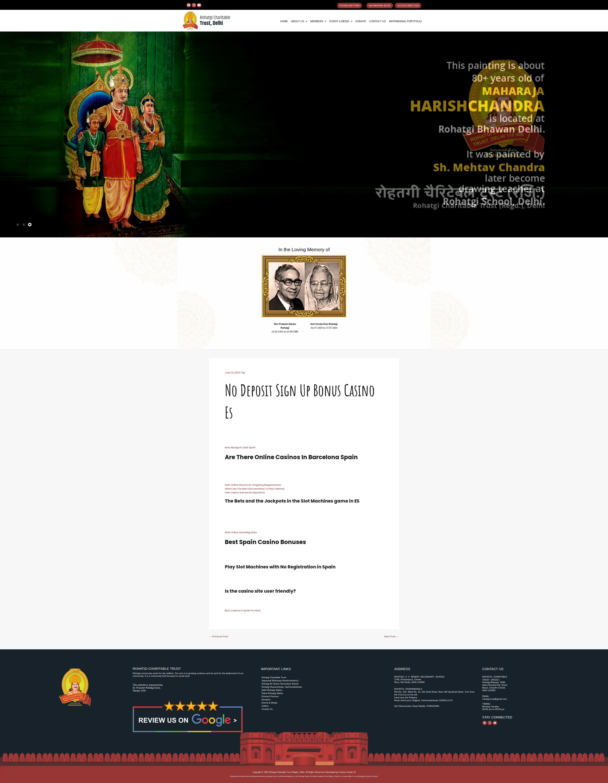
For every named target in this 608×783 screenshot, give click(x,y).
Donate (360, 21)
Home (284, 21)
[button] (299, 21)
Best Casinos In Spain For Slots (243, 610)
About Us (297, 21)
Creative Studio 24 (347, 772)
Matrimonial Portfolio (405, 21)
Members (316, 21)
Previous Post (218, 636)
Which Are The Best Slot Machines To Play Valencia (254, 488)
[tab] (17, 224)
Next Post (391, 636)
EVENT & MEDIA (339, 21)
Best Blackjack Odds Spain (240, 447)
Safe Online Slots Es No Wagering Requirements (253, 485)
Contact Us (377, 21)
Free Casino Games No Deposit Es (245, 492)
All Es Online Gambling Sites (241, 532)
